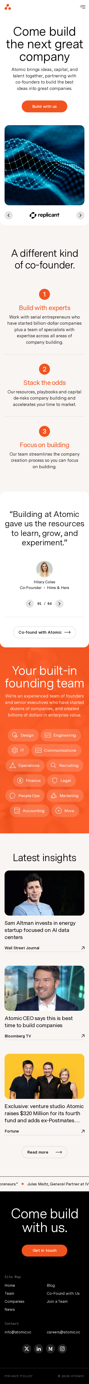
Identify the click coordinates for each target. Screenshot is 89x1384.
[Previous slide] (30, 604)
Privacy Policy (19, 1376)
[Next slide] (59, 604)
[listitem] (23, 1285)
